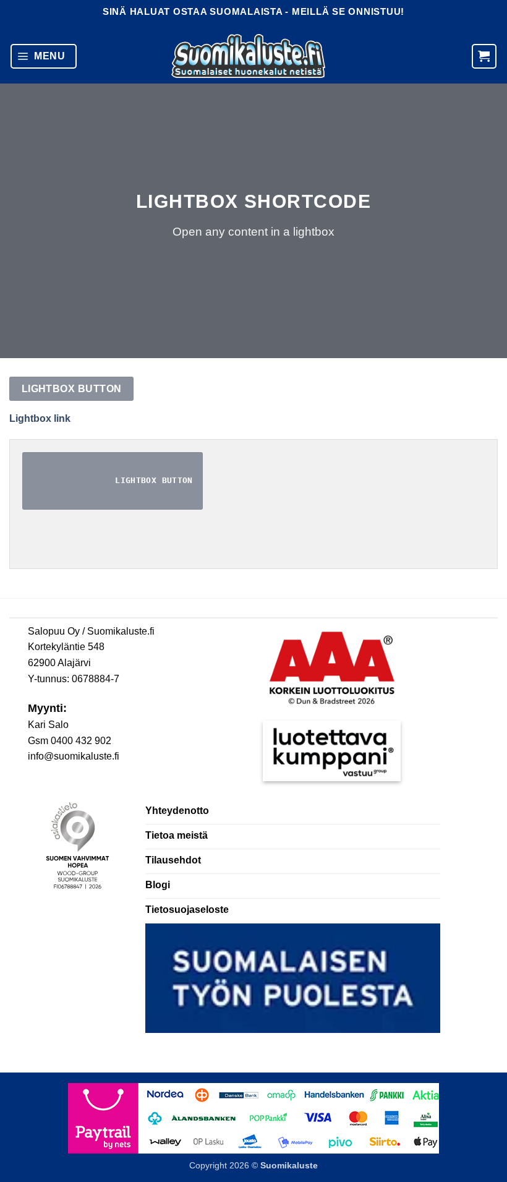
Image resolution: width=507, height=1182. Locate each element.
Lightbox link (39, 418)
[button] (44, 56)
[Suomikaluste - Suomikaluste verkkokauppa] (248, 56)
